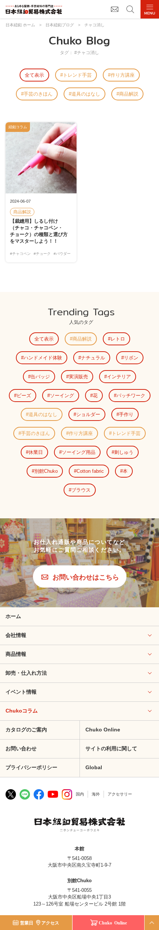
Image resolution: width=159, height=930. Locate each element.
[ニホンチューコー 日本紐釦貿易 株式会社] (79, 825)
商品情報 (16, 654)
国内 (80, 794)
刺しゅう (123, 452)
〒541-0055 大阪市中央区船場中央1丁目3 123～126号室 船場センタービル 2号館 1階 (79, 896)
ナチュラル (93, 358)
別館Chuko (46, 471)
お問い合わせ (21, 748)
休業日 (35, 452)
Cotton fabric (90, 471)
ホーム (13, 616)
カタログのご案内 (26, 730)
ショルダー (88, 414)
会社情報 (16, 635)
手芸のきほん (38, 94)
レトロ (118, 339)
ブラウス (81, 490)
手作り (126, 414)
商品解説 (128, 94)
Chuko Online (102, 730)
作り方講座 (123, 75)
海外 (96, 794)
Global (93, 767)
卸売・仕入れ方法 (26, 673)
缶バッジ (40, 376)
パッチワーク (130, 395)
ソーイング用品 (78, 452)
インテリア (119, 376)
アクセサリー (120, 794)
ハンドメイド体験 (43, 358)
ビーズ (24, 395)
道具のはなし (85, 94)
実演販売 (78, 376)
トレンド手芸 (77, 75)
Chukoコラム (22, 711)
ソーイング (62, 395)
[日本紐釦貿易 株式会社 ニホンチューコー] (34, 9)
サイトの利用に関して (111, 748)
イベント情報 (21, 692)
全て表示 (34, 75)
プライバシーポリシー (31, 767)
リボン (131, 358)
